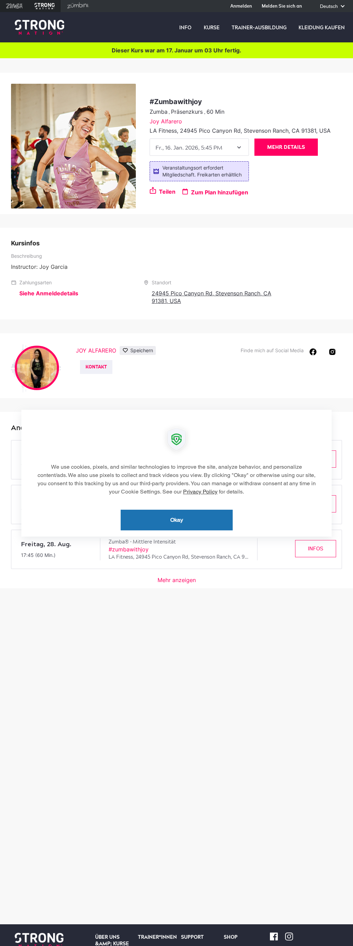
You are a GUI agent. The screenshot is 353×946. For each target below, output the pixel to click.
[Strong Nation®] (39, 27)
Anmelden (241, 6)
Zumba (14, 6)
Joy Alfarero (166, 121)
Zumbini (78, 6)
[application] (176, 473)
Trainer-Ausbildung (259, 27)
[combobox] (199, 147)
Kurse (212, 27)
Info (185, 27)
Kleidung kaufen (322, 27)
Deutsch (329, 6)
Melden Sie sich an (282, 6)
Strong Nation (45, 6)
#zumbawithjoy (129, 549)
